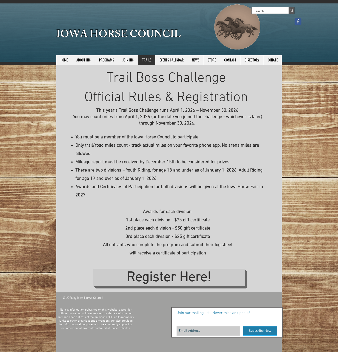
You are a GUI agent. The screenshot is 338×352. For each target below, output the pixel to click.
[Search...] (291, 10)
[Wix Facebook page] (298, 21)
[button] (106, 60)
